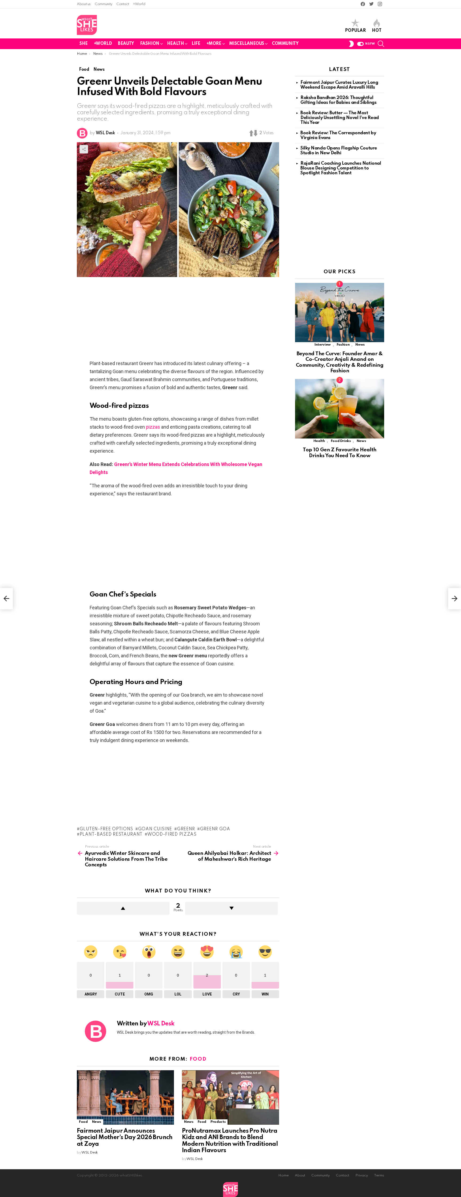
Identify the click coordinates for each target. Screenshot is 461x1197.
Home (283, 1175)
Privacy (361, 1175)
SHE (84, 44)
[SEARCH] (381, 43)
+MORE (213, 44)
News (96, 1122)
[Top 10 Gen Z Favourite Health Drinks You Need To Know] (339, 408)
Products (217, 1122)
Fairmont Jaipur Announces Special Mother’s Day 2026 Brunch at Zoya (125, 1137)
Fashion (343, 344)
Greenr (186, 829)
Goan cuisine (155, 829)
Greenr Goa (215, 829)
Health (319, 441)
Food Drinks (341, 441)
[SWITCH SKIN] (351, 43)
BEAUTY (126, 44)
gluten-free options (106, 829)
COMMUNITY (285, 44)
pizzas (153, 427)
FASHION (149, 44)
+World (139, 4)
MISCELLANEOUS (246, 44)
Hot (376, 31)
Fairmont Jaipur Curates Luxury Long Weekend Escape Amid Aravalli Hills (339, 85)
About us (84, 4)
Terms (379, 1175)
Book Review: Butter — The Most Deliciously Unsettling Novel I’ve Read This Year (339, 118)
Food (198, 1059)
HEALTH (175, 44)
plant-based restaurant (111, 834)
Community (103, 4)
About (300, 1175)
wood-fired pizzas (172, 834)
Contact (122, 4)
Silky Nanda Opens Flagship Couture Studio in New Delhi (338, 150)
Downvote (231, 908)
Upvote (123, 908)
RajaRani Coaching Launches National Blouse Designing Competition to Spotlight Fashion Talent (340, 168)
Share (84, 149)
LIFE (196, 44)
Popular (355, 31)
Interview (323, 344)
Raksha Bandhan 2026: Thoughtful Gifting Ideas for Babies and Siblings (338, 100)
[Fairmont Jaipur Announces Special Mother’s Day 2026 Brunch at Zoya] (125, 1097)
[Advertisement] (178, 320)
